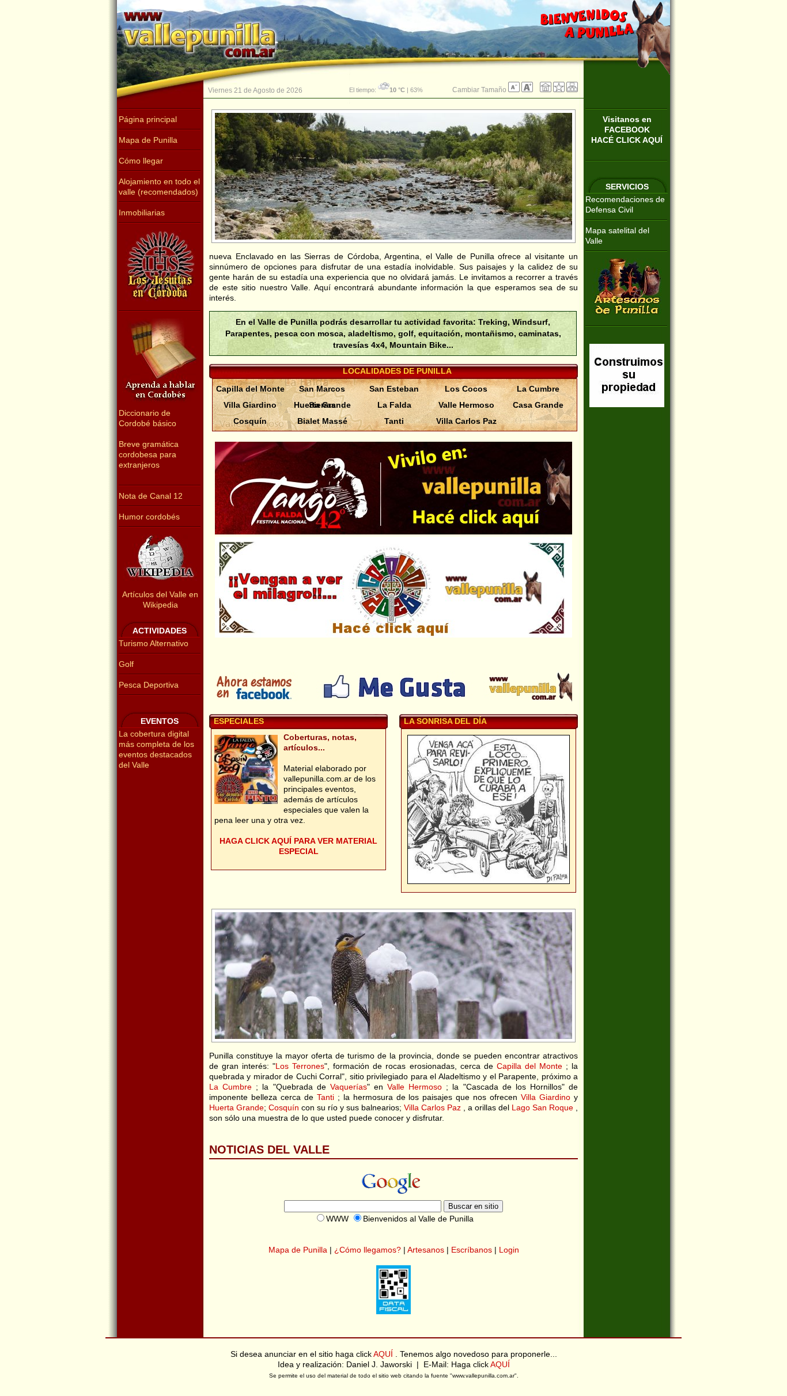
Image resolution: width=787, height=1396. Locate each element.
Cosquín (250, 421)
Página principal (148, 119)
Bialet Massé (322, 421)
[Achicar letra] (514, 90)
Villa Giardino (250, 404)
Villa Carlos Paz (466, 421)
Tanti (394, 421)
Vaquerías (348, 1086)
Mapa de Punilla (148, 140)
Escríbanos (471, 1249)
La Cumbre (538, 388)
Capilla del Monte (250, 388)
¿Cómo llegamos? (367, 1249)
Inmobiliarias (142, 212)
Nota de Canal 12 (151, 495)
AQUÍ (384, 1354)
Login (509, 1249)
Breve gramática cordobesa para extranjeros (149, 454)
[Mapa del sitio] (572, 90)
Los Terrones (299, 1066)
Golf (126, 664)
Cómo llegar (141, 160)
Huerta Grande (322, 404)
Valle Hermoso (466, 404)
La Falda (394, 404)
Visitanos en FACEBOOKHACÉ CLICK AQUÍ (627, 130)
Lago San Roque (544, 1107)
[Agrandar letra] (527, 90)
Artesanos (425, 1249)
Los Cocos (466, 388)
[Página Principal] (545, 90)
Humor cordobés (149, 516)
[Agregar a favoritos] (559, 90)
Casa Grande (538, 404)
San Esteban (394, 388)
